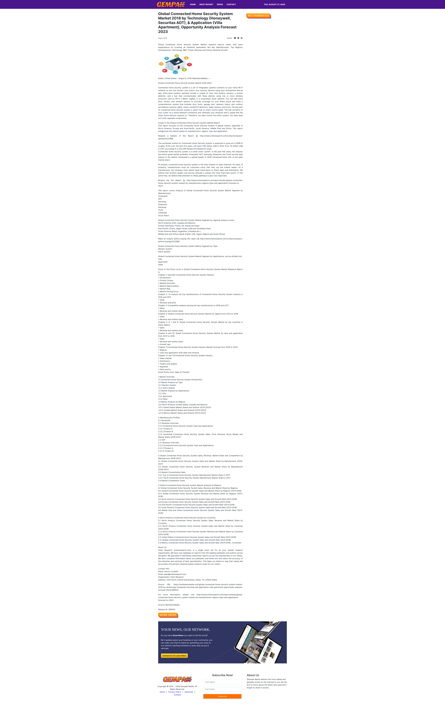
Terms (162, 692)
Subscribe (222, 696)
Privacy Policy (174, 692)
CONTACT (231, 4)
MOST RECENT (206, 4)
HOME (193, 4)
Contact (177, 695)
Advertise (188, 692)
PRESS (220, 4)
